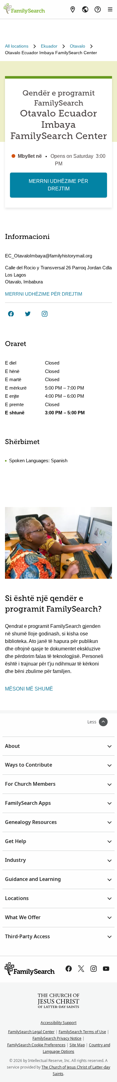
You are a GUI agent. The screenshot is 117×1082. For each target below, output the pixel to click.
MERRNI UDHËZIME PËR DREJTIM (58, 185)
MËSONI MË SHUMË (29, 688)
